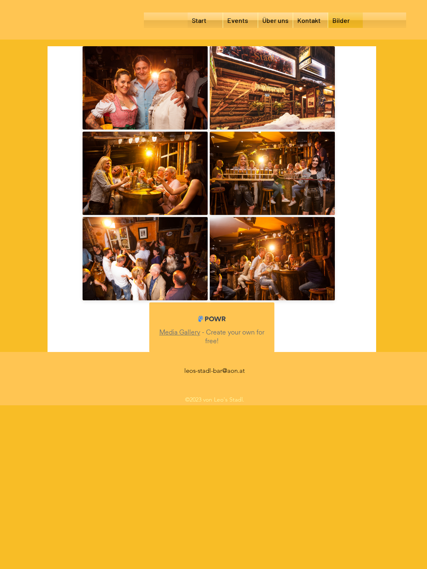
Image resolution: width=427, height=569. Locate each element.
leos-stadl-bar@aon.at (214, 370)
